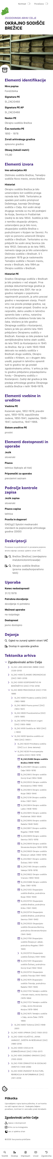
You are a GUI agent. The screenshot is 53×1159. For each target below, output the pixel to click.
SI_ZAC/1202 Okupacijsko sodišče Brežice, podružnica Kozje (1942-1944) (33, 893)
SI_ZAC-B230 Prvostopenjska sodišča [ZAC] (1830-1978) (30, 753)
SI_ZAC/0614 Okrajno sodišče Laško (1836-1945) (33, 807)
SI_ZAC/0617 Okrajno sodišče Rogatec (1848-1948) (33, 830)
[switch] (24, 3)
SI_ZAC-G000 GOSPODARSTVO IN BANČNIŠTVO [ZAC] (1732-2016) (26, 684)
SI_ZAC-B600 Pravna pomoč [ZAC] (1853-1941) (29, 707)
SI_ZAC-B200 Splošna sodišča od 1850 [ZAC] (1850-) (28, 738)
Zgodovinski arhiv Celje (25, 662)
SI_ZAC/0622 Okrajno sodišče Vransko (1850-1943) (34, 876)
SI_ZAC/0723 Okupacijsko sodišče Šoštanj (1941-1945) (33, 955)
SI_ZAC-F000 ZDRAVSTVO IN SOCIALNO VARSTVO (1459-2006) (28, 1065)
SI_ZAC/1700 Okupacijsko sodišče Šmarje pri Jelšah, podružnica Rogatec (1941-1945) (32, 943)
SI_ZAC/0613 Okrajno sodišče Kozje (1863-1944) (33, 791)
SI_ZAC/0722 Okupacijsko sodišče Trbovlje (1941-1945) (33, 974)
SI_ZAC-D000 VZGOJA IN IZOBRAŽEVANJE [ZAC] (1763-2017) (27, 1050)
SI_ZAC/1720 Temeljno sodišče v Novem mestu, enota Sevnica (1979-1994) (34, 994)
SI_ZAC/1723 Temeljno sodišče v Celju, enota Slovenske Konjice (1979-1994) (34, 1006)
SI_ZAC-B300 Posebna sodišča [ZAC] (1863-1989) (30, 699)
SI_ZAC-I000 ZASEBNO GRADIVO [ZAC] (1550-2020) (28, 1057)
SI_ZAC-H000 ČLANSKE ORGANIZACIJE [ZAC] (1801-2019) (28, 676)
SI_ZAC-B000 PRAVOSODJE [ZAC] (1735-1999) (29, 692)
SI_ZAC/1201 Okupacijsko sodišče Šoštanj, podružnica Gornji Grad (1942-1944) (33, 964)
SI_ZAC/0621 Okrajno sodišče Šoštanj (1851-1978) (33, 861)
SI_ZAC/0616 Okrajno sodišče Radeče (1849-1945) (33, 822)
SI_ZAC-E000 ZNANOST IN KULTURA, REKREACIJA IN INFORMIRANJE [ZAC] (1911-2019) (27, 1074)
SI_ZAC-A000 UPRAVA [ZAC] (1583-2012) (29, 1033)
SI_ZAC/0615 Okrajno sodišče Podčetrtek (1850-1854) (33, 815)
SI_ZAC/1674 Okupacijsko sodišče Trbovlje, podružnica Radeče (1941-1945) (33, 983)
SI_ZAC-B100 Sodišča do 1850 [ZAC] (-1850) (30, 730)
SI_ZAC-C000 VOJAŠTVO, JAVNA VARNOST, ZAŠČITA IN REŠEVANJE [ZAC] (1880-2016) (29, 1040)
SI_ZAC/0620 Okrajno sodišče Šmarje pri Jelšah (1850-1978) (34, 853)
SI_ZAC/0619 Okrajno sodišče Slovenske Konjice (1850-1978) (34, 845)
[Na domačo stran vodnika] (14, 11)
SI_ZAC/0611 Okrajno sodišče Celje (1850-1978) (33, 769)
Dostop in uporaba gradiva (24, 646)
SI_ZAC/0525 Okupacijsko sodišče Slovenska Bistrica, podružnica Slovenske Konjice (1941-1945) (33, 928)
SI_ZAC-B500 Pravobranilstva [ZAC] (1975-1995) (30, 715)
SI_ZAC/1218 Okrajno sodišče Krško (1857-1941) (33, 799)
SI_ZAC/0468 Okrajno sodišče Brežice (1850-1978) (34, 761)
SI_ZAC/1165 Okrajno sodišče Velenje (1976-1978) (33, 868)
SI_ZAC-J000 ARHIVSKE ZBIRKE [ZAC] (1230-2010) (27, 669)
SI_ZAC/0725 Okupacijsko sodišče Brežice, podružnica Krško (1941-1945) (33, 904)
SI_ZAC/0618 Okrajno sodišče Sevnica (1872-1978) (33, 838)
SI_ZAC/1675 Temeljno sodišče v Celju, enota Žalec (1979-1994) (34, 1017)
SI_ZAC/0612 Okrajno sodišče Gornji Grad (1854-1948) (33, 776)
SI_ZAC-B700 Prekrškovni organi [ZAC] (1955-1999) (28, 722)
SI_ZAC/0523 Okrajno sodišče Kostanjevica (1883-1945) (34, 784)
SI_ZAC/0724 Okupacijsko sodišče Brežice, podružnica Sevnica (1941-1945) (33, 916)
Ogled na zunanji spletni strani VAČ (28, 640)
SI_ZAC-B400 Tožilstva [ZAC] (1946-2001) (30, 1026)
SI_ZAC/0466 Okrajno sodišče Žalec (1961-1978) (34, 884)
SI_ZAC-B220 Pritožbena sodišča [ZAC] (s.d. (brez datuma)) (32, 745)
